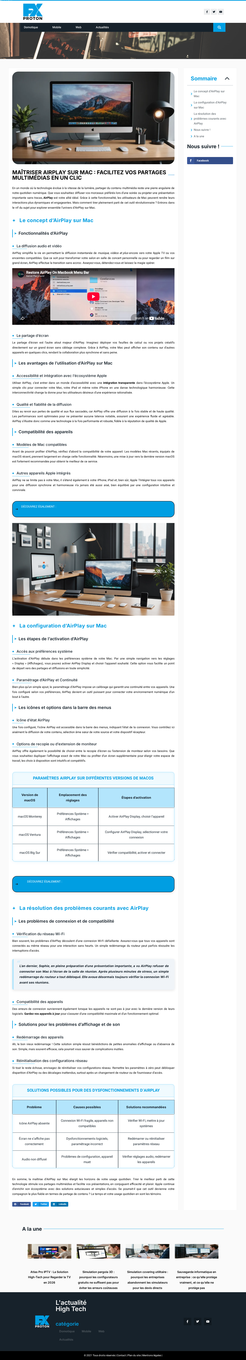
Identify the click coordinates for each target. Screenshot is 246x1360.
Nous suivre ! (202, 130)
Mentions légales (151, 1355)
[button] (219, 27)
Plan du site (134, 1355)
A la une (199, 136)
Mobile (56, 27)
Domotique (31, 27)
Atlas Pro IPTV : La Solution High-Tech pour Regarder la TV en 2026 (49, 1277)
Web (78, 27)
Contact (121, 1355)
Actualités (102, 27)
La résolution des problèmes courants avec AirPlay (210, 119)
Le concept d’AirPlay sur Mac (209, 93)
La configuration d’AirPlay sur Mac (210, 105)
